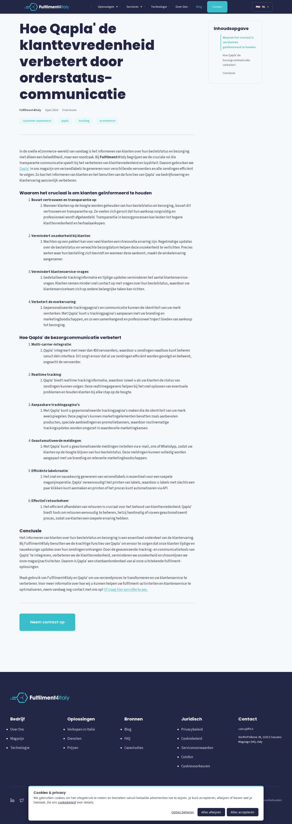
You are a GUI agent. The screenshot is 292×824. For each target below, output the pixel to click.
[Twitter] (22, 800)
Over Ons (181, 7)
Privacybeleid (192, 729)
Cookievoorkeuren (195, 766)
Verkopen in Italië (81, 729)
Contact (217, 7)
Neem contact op (47, 622)
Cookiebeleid (191, 738)
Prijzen (72, 747)
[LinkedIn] (12, 800)
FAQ (127, 738)
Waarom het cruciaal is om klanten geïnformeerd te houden (239, 42)
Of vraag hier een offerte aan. (125, 589)
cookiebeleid (67, 802)
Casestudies (133, 747)
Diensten (74, 738)
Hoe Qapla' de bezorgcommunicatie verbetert (236, 60)
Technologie (159, 7)
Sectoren (134, 7)
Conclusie (229, 73)
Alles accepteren (242, 812)
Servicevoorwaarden (197, 747)
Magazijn (17, 738)
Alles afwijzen (211, 812)
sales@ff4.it (245, 729)
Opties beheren (182, 812)
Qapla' (24, 168)
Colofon (187, 757)
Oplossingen (108, 7)
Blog (199, 7)
